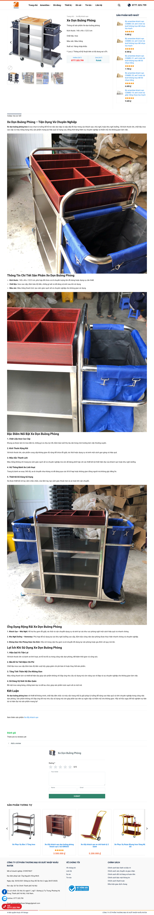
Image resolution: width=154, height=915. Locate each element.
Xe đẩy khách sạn (82, 16)
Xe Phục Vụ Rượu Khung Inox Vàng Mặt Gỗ (130, 845)
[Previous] (11, 42)
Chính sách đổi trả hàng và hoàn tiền (121, 874)
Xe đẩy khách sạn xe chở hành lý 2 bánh (95, 845)
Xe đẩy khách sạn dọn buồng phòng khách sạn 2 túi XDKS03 (59, 845)
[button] (124, 5)
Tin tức (88, 5)
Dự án (68, 874)
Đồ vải (78, 5)
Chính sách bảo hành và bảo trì (119, 868)
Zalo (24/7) (98, 59)
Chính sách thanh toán (116, 881)
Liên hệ (98, 5)
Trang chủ (33, 5)
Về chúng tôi (71, 868)
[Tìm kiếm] (119, 5)
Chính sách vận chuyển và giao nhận (121, 871)
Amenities (44, 5)
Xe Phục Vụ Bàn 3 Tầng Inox (23, 844)
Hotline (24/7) (77, 59)
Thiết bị (68, 5)
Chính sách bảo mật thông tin (119, 878)
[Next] (59, 42)
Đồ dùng (57, 5)
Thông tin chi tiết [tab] (14, 116)
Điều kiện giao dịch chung (117, 884)
